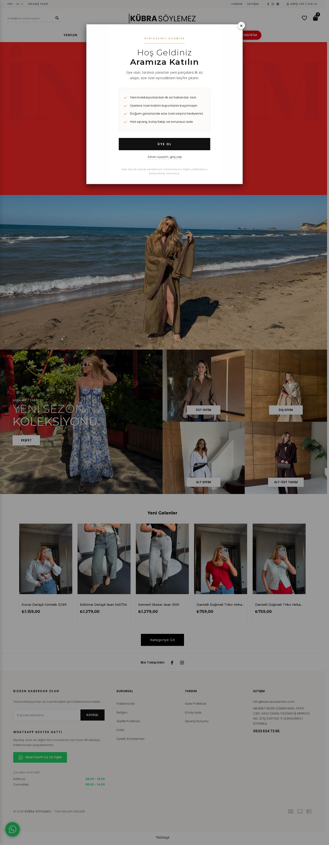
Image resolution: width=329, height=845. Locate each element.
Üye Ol (164, 144)
